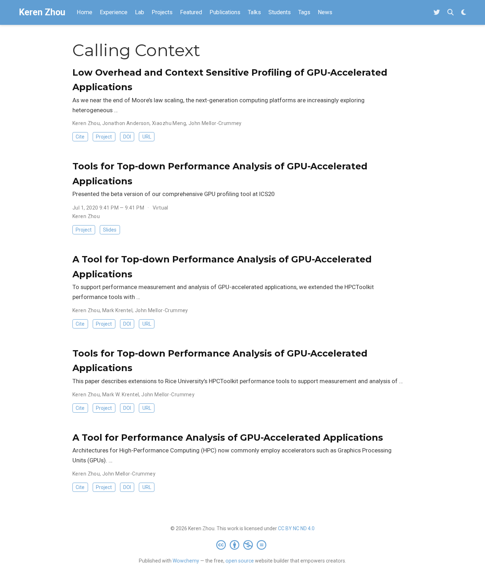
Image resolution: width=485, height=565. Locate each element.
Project (104, 137)
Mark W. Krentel (120, 394)
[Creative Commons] (242, 544)
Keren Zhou (42, 12)
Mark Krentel (117, 310)
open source (239, 561)
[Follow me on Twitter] (437, 13)
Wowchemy (186, 561)
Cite (80, 137)
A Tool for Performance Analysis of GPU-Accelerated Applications (227, 437)
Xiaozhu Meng (169, 123)
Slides (109, 230)
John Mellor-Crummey (215, 123)
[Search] (450, 13)
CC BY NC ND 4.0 (296, 528)
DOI (127, 137)
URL (146, 137)
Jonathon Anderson (125, 123)
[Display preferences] (463, 13)
